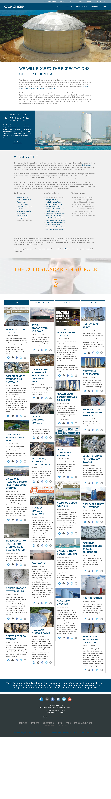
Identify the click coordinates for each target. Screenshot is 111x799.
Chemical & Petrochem (24, 211)
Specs (61, 1)
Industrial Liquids (22, 215)
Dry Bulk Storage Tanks (53, 202)
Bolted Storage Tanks (52, 206)
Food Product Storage (24, 206)
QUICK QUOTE (71, 1)
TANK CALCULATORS (49, 1)
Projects (67, 303)
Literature (93, 303)
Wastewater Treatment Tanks (55, 213)
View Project (17, 142)
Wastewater (38, 563)
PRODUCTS (69, 6)
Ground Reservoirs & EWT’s (54, 204)
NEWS (104, 6)
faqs (80, 1)
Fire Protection (22, 213)
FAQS (68, 723)
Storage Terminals (51, 200)
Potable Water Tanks (52, 211)
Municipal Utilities (22, 218)
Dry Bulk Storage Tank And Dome (39, 328)
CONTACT (98, 1)
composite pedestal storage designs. (43, 88)
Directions (48, 723)
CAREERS (89, 1)
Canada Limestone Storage (37, 420)
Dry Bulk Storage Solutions (37, 511)
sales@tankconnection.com (58, 717)
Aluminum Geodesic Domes (54, 209)
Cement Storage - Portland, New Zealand (93, 459)
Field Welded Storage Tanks (54, 218)
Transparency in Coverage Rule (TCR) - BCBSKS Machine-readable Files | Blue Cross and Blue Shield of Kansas (55, 733)
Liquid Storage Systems (53, 215)
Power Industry (22, 202)
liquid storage (86, 165)
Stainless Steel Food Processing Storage (93, 412)
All (16, 303)
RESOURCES (94, 6)
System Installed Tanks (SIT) (55, 222)
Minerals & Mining (23, 197)
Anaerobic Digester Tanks (54, 229)
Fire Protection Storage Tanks (55, 227)
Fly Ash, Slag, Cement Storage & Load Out (67, 397)
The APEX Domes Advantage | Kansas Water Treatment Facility (40, 375)
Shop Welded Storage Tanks (55, 220)
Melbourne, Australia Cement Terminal (41, 461)
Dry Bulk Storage (22, 204)
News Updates (42, 303)
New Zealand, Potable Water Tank (15, 437)
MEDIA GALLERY (81, 6)
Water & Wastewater (24, 200)
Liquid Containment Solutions (64, 452)
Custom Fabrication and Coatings (66, 332)
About (59, 6)
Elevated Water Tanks (52, 224)
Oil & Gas (20, 209)
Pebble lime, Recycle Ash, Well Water (90, 639)
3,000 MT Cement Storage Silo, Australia (15, 379)
